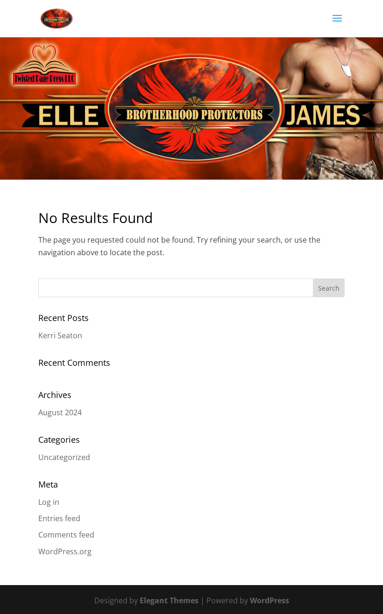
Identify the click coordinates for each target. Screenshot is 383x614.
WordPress (269, 600)
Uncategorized (64, 457)
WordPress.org (65, 551)
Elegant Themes (169, 600)
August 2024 (60, 412)
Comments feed (66, 535)
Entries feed (59, 518)
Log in (48, 502)
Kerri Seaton (60, 335)
